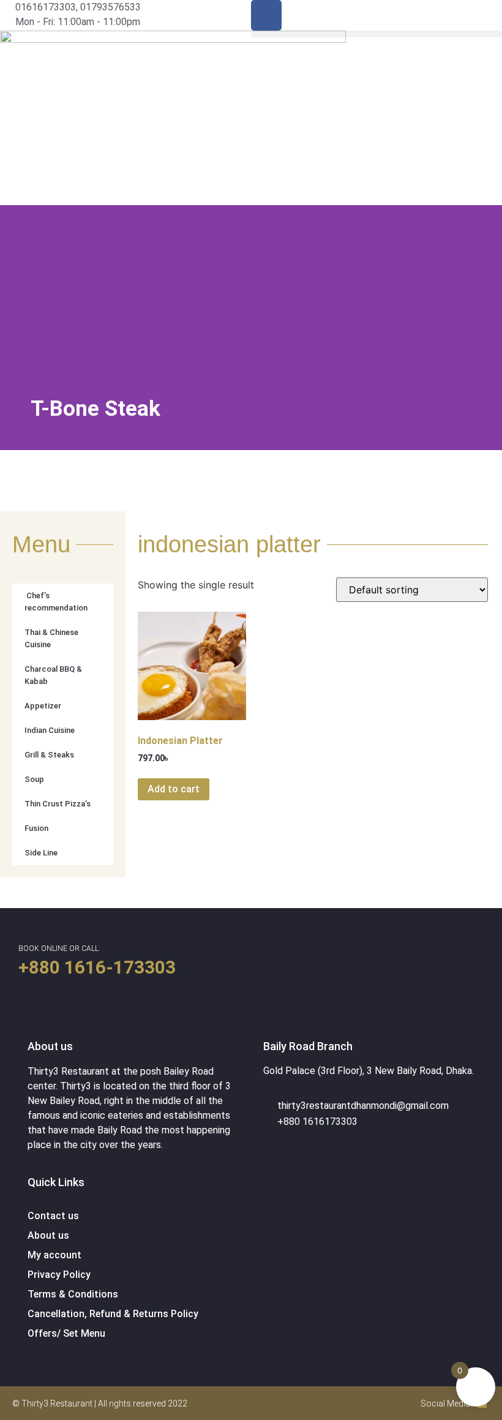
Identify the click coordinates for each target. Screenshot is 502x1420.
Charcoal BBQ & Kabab (53, 675)
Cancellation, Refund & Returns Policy (113, 1314)
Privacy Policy (59, 1274)
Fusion (36, 828)
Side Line (41, 852)
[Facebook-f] (266, 15)
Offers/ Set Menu (66, 1333)
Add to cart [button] (174, 789)
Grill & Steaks (49, 754)
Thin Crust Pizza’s (57, 803)
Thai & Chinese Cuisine (51, 638)
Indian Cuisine (49, 730)
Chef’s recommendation (56, 601)
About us (48, 1235)
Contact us (53, 1216)
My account (54, 1255)
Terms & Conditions (73, 1294)
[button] (376, 34)
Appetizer (42, 705)
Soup (34, 779)
